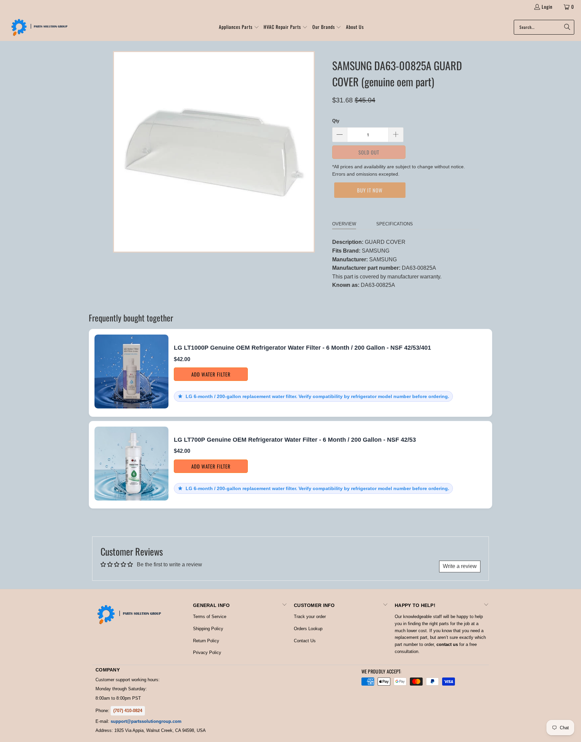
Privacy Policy (207, 652)
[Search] (565, 27)
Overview (344, 223)
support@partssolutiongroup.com (146, 721)
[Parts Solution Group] (38, 27)
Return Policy (206, 640)
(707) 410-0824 (127, 710)
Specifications (394, 223)
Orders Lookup (308, 628)
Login (547, 6)
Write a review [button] (460, 566)
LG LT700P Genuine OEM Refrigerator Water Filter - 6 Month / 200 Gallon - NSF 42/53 (295, 439)
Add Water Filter (211, 374)
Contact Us (305, 640)
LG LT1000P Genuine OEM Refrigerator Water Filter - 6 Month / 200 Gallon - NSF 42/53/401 (302, 347)
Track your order (310, 616)
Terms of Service (209, 616)
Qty (335, 120)
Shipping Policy (208, 628)
